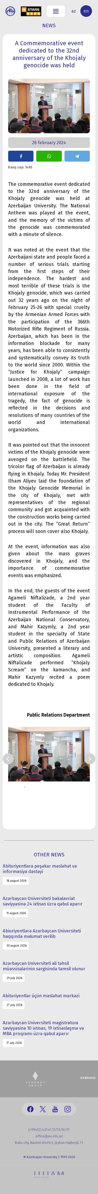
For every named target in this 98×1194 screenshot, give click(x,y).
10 (61, 787)
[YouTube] (55, 1109)
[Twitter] (43, 1109)
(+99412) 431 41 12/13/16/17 (49, 1130)
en (86, 11)
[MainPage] (10, 11)
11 (65, 787)
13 (73, 787)
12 (69, 787)
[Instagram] (68, 1109)
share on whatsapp (49, 156)
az (73, 11)
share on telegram (77, 156)
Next (89, 758)
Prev (8, 758)
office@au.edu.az (49, 1136)
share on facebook (20, 156)
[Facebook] (30, 1109)
